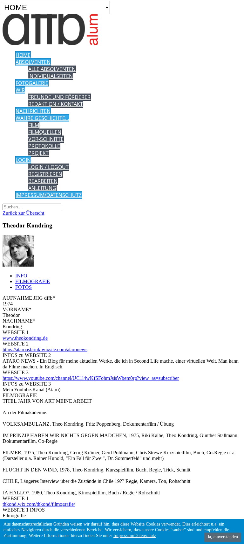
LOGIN (23, 160)
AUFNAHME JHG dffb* (29, 298)
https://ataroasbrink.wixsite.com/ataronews (45, 349)
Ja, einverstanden (222, 536)
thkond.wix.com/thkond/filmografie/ (39, 504)
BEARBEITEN (43, 181)
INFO (21, 275)
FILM (33, 125)
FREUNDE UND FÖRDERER (59, 97)
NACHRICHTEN (33, 111)
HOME (23, 55)
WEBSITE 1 (16, 332)
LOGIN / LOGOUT (48, 167)
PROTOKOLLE (44, 146)
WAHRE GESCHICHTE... (42, 118)
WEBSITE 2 (16, 343)
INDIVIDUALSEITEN (50, 76)
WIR (20, 90)
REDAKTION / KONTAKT (55, 104)
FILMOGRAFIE (32, 281)
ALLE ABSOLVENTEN (52, 69)
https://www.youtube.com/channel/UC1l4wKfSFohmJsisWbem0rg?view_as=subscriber (91, 378)
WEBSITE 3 (16, 372)
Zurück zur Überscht (23, 213)
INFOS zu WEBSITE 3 (27, 384)
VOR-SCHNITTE (46, 139)
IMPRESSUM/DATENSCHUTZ (49, 195)
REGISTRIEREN (45, 174)
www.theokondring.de (25, 338)
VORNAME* (17, 309)
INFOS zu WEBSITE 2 (27, 355)
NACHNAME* (19, 321)
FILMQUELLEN (44, 132)
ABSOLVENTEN (33, 62)
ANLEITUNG (42, 188)
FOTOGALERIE (32, 83)
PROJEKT (38, 153)
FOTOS (23, 287)
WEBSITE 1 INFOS (24, 510)
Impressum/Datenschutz (134, 535)
